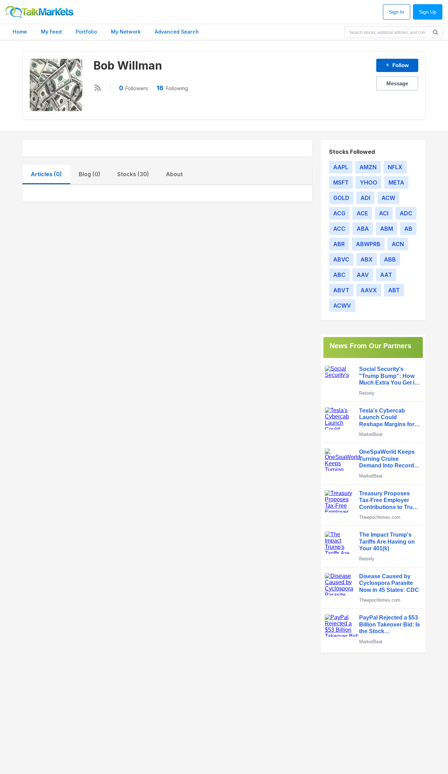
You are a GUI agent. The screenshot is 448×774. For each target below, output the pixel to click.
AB (408, 228)
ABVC (341, 259)
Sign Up (427, 12)
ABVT (341, 290)
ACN (398, 244)
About (174, 174)
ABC (339, 274)
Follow (397, 65)
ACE (362, 213)
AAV (363, 274)
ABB (390, 259)
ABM (386, 228)
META (396, 182)
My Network (126, 32)
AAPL (340, 167)
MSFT (341, 182)
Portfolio (86, 32)
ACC (339, 228)
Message (397, 83)
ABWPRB (368, 244)
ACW (388, 197)
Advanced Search (177, 32)
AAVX (368, 290)
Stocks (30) (133, 174)
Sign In (396, 12)
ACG (339, 213)
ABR (339, 244)
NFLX (395, 167)
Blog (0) (89, 174)
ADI (365, 197)
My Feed (51, 32)
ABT (394, 290)
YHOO (368, 182)
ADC (406, 213)
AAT (386, 274)
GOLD (341, 197)
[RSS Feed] (97, 88)
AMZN (368, 167)
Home (20, 32)
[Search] (435, 32)
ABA (363, 228)
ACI (383, 213)
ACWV (342, 305)
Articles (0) (46, 174)
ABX (366, 259)
